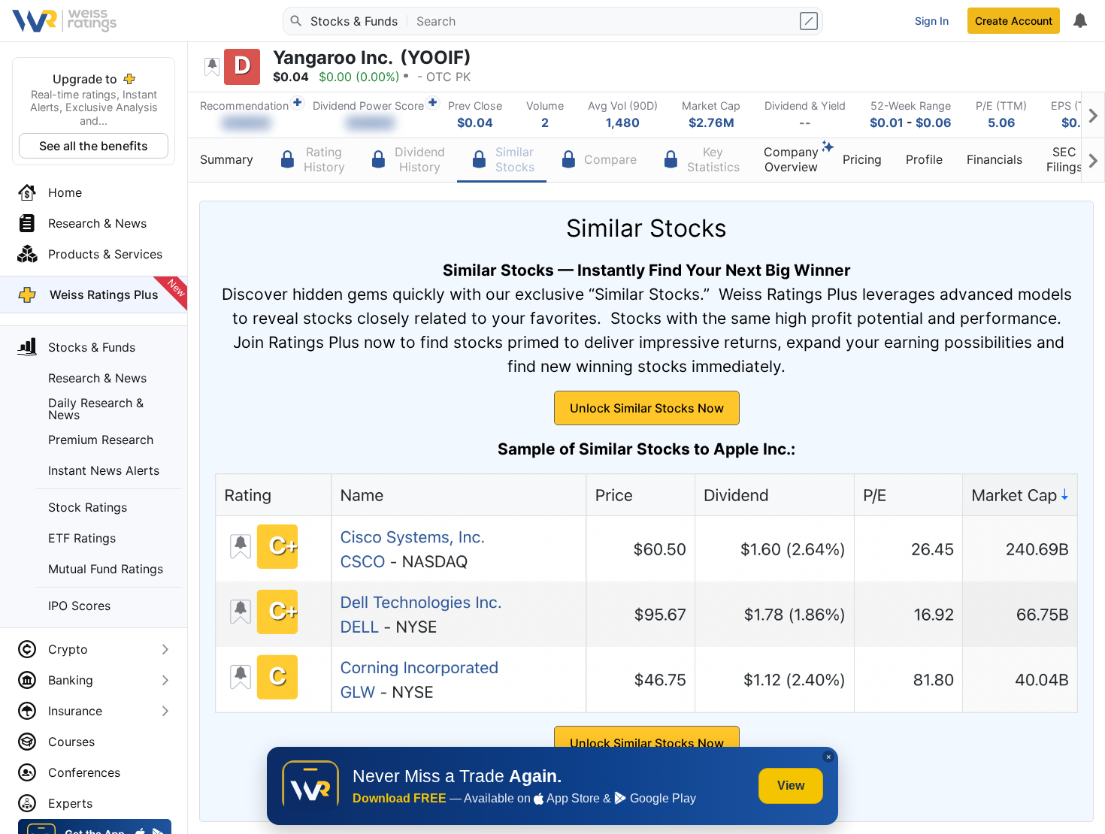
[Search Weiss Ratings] (295, 21)
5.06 (1002, 122)
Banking (70, 680)
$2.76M (711, 122)
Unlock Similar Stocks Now (647, 407)
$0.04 (475, 122)
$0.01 (887, 122)
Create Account (1013, 20)
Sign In (932, 20)
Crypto (68, 649)
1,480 (623, 122)
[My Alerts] (1079, 21)
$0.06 (934, 122)
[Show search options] (810, 21)
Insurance (75, 711)
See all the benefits (93, 145)
